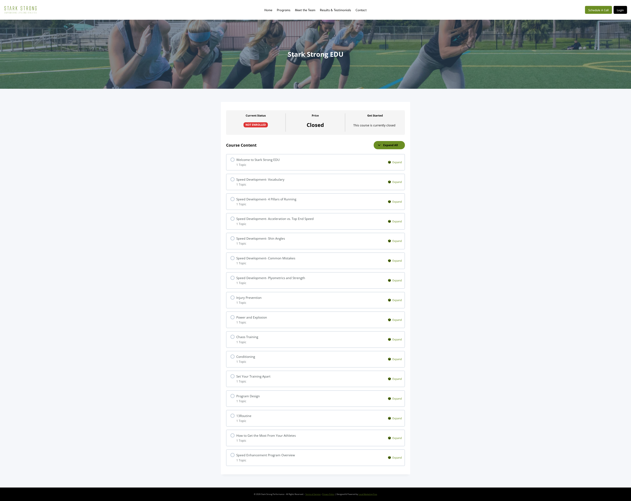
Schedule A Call (598, 10)
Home (268, 10)
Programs (283, 10)
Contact (361, 10)
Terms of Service (313, 494)
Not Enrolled (255, 125)
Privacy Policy (328, 494)
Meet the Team (305, 10)
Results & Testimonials (335, 10)
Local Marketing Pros (368, 494)
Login (620, 10)
